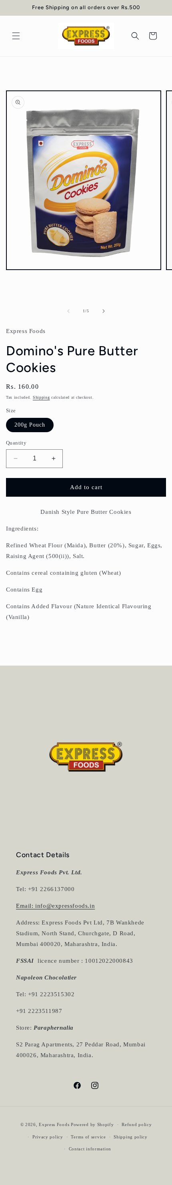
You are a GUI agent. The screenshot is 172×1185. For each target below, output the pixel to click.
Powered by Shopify (92, 1124)
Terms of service (88, 1136)
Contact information (90, 1148)
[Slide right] (103, 311)
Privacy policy (47, 1136)
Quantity (16, 443)
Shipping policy (131, 1136)
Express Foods (55, 1124)
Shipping (41, 397)
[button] (16, 36)
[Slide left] (68, 311)
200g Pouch (29, 425)
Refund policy (137, 1124)
